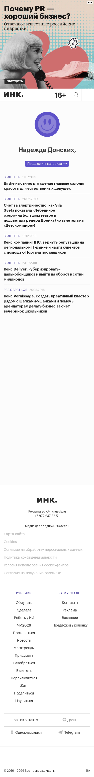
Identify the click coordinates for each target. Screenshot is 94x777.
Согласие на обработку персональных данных (43, 550)
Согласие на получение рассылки (32, 573)
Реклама (70, 610)
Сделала (24, 610)
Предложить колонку (69, 625)
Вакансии (70, 618)
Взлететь (12, 177)
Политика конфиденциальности (30, 557)
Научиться (24, 701)
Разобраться (16, 289)
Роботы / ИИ (24, 618)
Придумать (24, 655)
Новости (24, 640)
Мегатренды (24, 648)
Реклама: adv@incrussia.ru (47, 511)
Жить (24, 686)
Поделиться (24, 693)
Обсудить (24, 603)
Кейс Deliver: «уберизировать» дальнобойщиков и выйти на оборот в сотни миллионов (43, 274)
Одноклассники (28, 732)
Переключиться (24, 678)
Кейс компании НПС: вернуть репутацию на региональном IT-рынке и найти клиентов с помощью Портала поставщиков (44, 247)
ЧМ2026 (24, 625)
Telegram (71, 732)
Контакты (70, 603)
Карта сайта (14, 534)
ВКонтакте (28, 720)
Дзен (71, 720)
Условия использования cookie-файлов (36, 565)
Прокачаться (24, 633)
